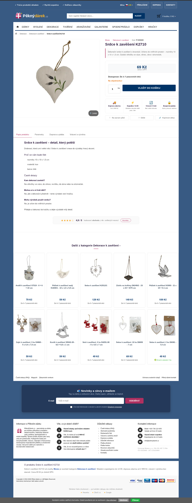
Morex (107, 40)
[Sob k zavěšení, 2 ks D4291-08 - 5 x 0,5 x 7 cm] (96, 325)
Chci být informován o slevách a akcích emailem (97, 407)
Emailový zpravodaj (115, 407)
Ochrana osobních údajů (151, 377)
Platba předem (106, 443)
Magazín (34, 377)
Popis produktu (22, 134)
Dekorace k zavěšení (121, 40)
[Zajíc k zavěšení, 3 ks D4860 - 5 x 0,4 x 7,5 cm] (29, 325)
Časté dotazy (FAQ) (23, 377)
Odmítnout (123, 500)
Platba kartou (105, 445)
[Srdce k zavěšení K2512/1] (96, 268)
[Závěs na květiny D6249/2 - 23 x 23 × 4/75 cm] (129, 268)
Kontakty (170, 5)
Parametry (39, 134)
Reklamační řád (106, 433)
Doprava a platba (57, 134)
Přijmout (135, 500)
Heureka (85, 492)
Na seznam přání (117, 117)
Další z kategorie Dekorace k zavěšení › (96, 245)
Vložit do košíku (149, 88)
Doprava (157, 5)
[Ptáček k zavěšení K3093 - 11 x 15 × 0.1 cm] (163, 268)
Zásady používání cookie (109, 450)
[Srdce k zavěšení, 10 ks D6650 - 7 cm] (129, 325)
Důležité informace (107, 441)
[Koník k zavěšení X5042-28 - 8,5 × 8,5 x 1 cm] (62, 325)
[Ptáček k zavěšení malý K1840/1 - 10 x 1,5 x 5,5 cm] (62, 268)
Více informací (111, 500)
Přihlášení (142, 5)
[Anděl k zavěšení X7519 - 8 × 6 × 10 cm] (29, 268)
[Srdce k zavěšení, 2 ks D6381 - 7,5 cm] (163, 325)
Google (107, 492)
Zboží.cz (96, 492)
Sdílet (142, 117)
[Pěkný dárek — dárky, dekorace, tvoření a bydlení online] (34, 16)
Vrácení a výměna (77, 134)
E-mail (51, 401)
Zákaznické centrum (46, 377)
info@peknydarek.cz (151, 441)
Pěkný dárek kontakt (169, 377)
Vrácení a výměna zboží (109, 436)
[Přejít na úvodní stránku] (16, 34)
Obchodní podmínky (108, 431)
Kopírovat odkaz (167, 117)
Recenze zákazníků (108, 448)
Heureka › (125, 220)
